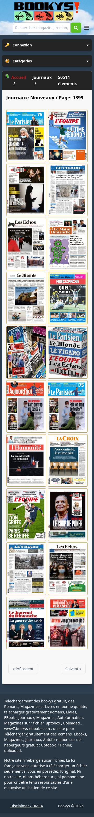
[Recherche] (76, 28)
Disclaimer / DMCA (26, 805)
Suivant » (73, 668)
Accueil (18, 77)
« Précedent (23, 668)
